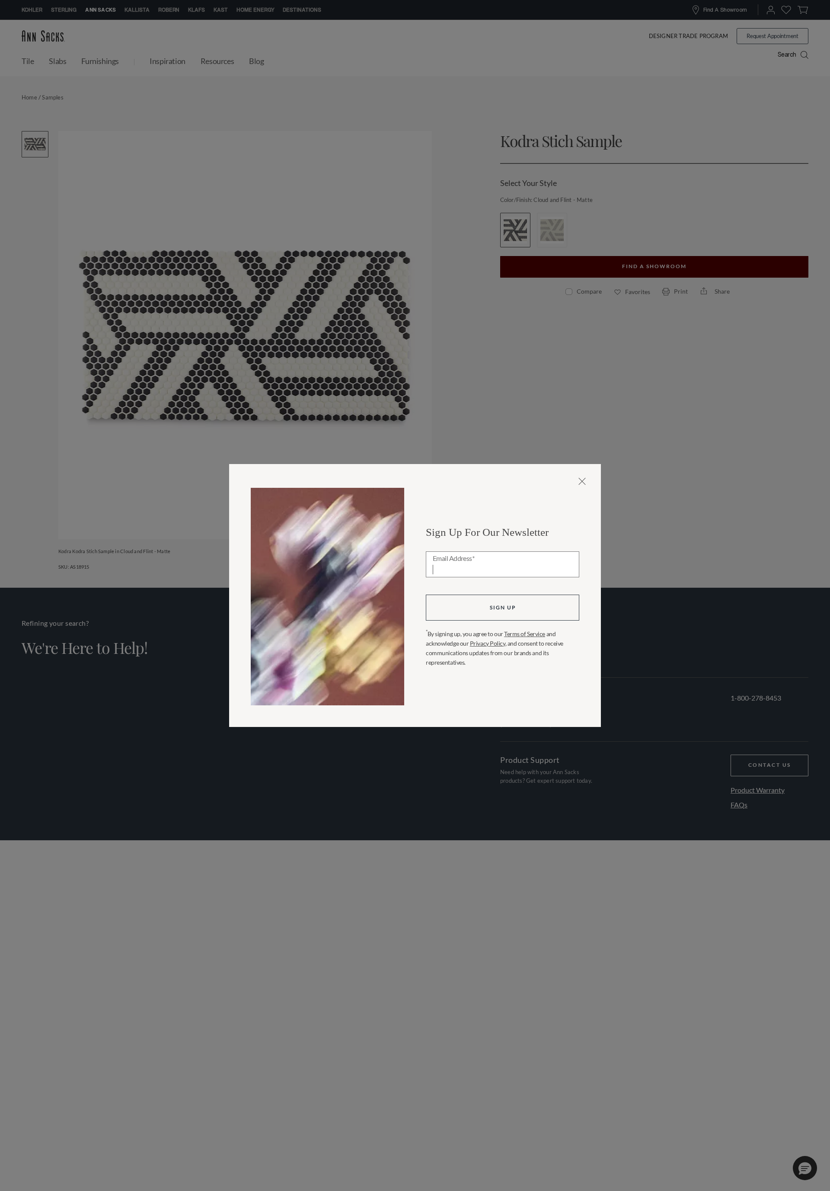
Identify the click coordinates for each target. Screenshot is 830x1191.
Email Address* (454, 558)
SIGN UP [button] (503, 607)
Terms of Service (524, 633)
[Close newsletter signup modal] (582, 481)
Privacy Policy (487, 643)
